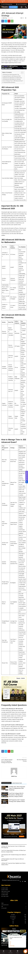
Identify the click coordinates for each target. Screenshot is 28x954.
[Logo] (4, 7)
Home (2, 10)
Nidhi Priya (5, 17)
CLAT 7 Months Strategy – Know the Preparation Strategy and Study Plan (7, 761)
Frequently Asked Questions (9, 82)
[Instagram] (23, 881)
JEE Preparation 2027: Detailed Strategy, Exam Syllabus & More (13, 855)
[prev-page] (2, 806)
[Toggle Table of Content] (21, 72)
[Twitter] (5, 21)
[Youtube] (25, 881)
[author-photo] (14, 774)
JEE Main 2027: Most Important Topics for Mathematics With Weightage (17, 788)
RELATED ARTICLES (6, 783)
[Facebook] (2, 21)
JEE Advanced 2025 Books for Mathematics (12, 77)
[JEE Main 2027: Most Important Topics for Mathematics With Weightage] (4, 788)
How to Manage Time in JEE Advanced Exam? (13, 80)
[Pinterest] (9, 21)
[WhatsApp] (12, 21)
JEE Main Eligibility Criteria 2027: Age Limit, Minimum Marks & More (12, 859)
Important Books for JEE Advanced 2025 (12, 76)
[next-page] (4, 806)
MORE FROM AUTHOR (17, 783)
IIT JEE (6, 10)
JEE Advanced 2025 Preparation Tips (11, 74)
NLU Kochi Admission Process (22, 760)
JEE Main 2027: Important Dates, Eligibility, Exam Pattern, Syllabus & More (13, 864)
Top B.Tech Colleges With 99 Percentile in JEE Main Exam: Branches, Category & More (16, 795)
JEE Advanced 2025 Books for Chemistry (12, 79)
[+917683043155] (26, 482)
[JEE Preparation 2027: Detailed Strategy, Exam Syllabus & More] (4, 801)
